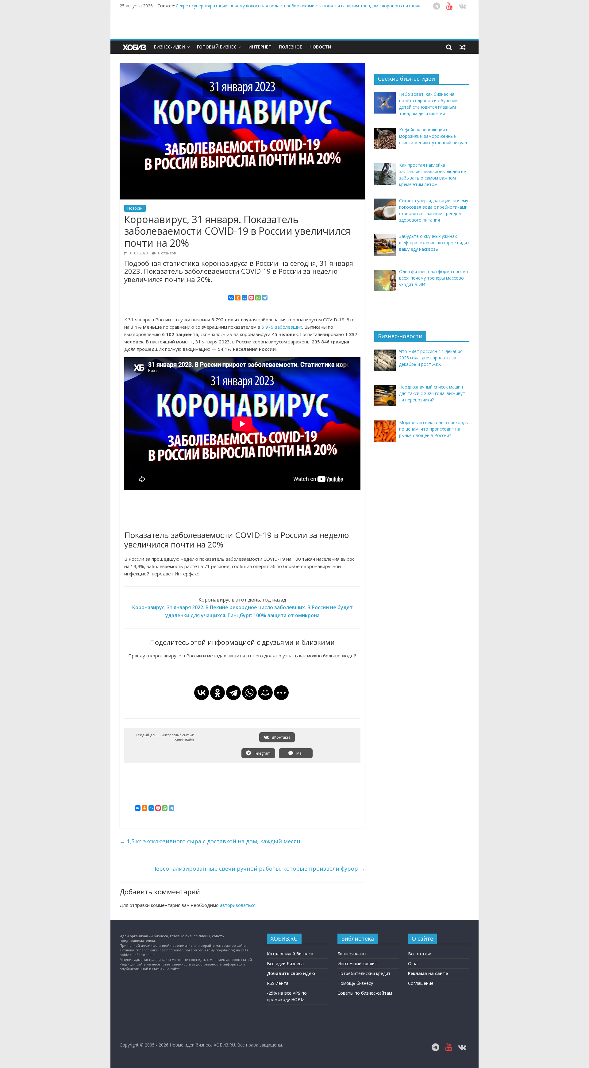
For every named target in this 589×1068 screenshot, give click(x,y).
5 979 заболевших (281, 327)
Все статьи (419, 954)
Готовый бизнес (217, 47)
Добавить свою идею (291, 973)
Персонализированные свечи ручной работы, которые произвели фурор (258, 868)
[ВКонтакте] (231, 297)
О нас (414, 963)
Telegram (262, 753)
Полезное (290, 47)
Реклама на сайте (428, 973)
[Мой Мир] (244, 297)
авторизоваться (238, 905)
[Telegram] (265, 297)
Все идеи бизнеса (285, 963)
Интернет (259, 47)
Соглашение (420, 983)
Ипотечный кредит (357, 963)
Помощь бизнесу (355, 983)
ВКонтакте (281, 737)
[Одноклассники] (238, 297)
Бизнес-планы (351, 954)
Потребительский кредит (364, 973)
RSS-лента (277, 983)
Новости (320, 47)
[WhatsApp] (258, 297)
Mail (299, 753)
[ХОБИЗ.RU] (135, 47)
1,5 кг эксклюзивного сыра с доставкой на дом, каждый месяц (210, 841)
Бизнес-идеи (169, 47)
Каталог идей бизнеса (290, 954)
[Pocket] (251, 297)
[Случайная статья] (462, 47)
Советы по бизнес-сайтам (364, 993)
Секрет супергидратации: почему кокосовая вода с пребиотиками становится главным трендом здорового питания (298, 6)
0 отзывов (166, 253)
